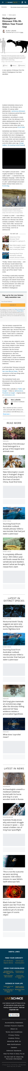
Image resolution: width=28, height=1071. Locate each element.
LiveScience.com (9, 395)
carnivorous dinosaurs (18, 111)
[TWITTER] (12, 404)
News (21, 32)
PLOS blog (5, 186)
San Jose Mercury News (10, 371)
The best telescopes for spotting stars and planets (8, 991)
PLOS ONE (21, 127)
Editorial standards (14, 1050)
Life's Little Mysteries (8, 960)
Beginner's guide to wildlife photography (19, 987)
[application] (14, 156)
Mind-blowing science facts (19, 990)
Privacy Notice (20, 311)
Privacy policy (14, 1035)
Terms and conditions (14, 1032)
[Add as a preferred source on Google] (14, 1015)
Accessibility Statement (14, 1022)
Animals (4, 15)
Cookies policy (14, 1038)
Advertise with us (14, 1041)
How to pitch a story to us (14, 1054)
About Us (14, 1029)
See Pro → (16, 2)
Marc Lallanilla (12, 31)
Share (6, 65)
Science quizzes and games (8, 987)
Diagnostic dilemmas (8, 962)
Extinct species (12, 15)
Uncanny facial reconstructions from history (19, 977)
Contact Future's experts (14, 1026)
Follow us (14, 65)
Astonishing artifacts (19, 962)
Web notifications (14, 1044)
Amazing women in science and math (19, 972)
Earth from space (20, 960)
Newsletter (22, 65)
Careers (14, 1047)
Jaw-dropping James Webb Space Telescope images (8, 972)
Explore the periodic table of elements (8, 976)
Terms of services (19, 309)
